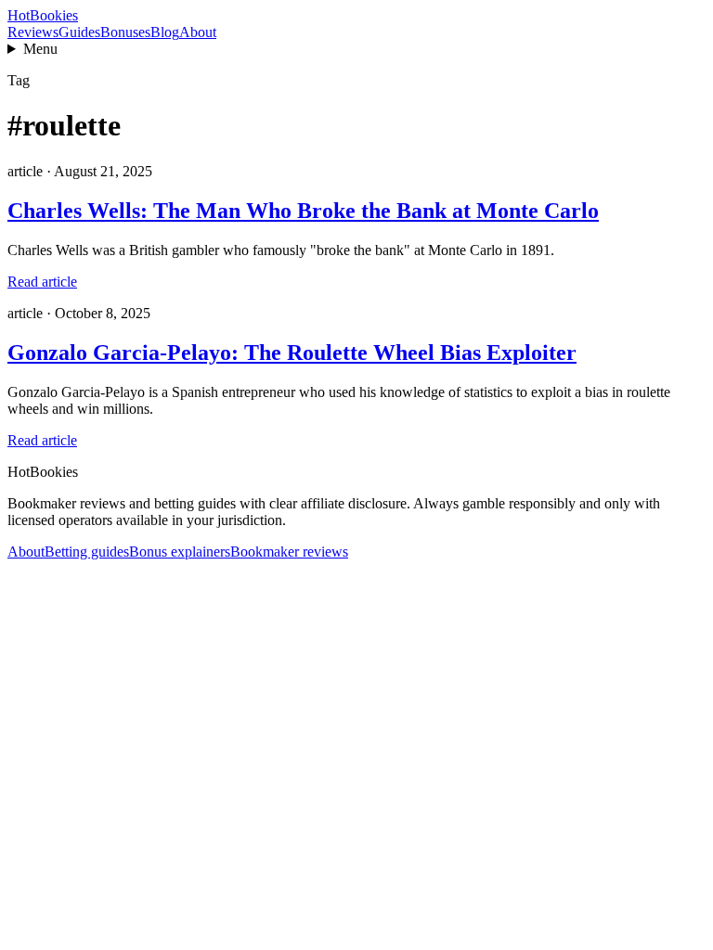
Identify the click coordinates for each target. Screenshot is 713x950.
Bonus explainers (179, 551)
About (197, 32)
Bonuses (125, 32)
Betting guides (87, 551)
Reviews (32, 32)
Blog (164, 32)
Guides (79, 32)
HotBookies (42, 15)
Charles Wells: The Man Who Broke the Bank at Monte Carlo (303, 211)
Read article (42, 281)
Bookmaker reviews (289, 551)
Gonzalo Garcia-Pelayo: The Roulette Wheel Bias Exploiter (292, 352)
